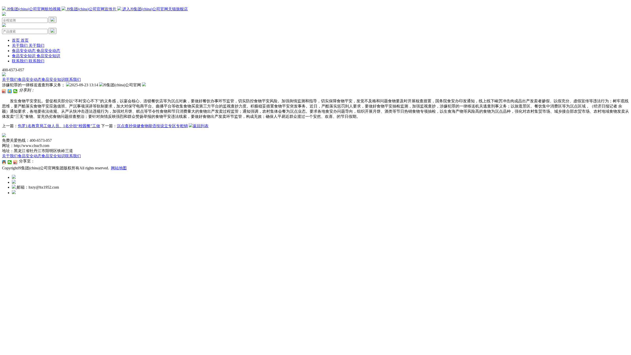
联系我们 (73, 79)
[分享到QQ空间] (10, 91)
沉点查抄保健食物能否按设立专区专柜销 (152, 126)
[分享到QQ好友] (4, 162)
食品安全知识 (53, 79)
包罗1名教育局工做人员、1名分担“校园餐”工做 (59, 126)
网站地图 (119, 168)
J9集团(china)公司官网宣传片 (91, 9)
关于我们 (10, 79)
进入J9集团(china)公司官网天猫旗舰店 (154, 9)
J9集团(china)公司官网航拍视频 (34, 9)
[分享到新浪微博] (4, 91)
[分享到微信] (15, 91)
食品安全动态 (29, 79)
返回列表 (201, 126)
